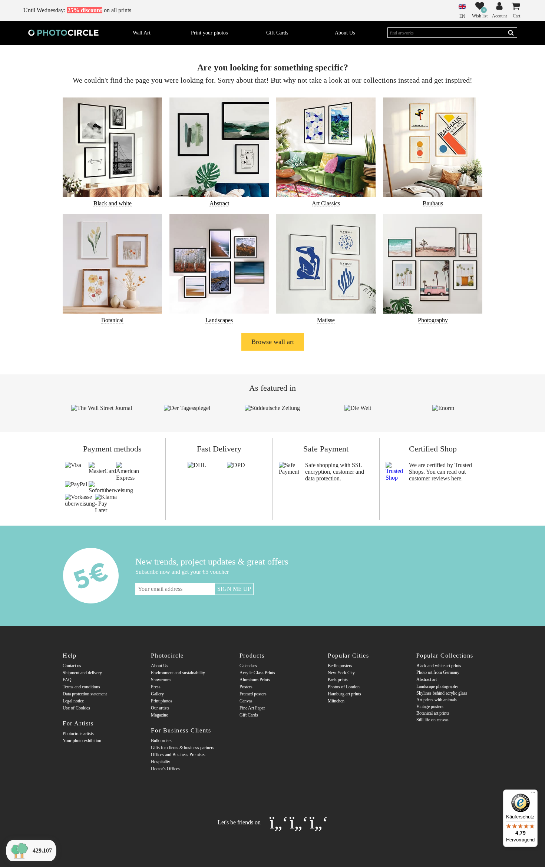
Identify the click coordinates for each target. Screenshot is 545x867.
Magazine (159, 715)
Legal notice (73, 701)
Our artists (160, 708)
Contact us (72, 665)
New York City (341, 672)
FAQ (67, 679)
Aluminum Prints (255, 679)
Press (156, 686)
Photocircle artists (78, 733)
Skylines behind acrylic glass (441, 693)
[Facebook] (300, 822)
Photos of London (344, 686)
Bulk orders (161, 740)
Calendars (248, 665)
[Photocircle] (63, 33)
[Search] (511, 33)
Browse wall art (272, 341)
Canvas (246, 701)
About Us (159, 665)
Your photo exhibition (82, 740)
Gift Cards (249, 715)
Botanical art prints (432, 713)
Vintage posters (429, 706)
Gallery (157, 693)
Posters (246, 686)
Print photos (161, 701)
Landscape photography (437, 686)
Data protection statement (85, 693)
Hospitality (160, 761)
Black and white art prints (438, 665)
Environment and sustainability (178, 672)
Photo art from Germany (437, 672)
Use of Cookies (76, 708)
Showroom (161, 679)
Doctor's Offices (165, 768)
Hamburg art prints (344, 693)
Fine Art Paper (252, 708)
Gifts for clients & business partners (182, 747)
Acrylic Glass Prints (257, 672)
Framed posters (253, 693)
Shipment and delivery (82, 672)
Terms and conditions (81, 686)
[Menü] (533, 794)
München (336, 701)
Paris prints (338, 679)
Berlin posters (340, 665)
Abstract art (426, 679)
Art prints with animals (436, 699)
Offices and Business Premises (178, 754)
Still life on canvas (432, 719)
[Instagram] (280, 822)
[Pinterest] (318, 822)
